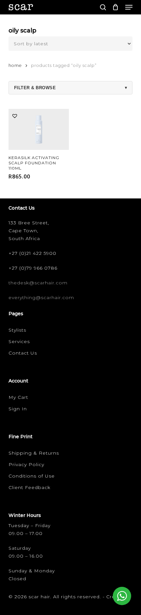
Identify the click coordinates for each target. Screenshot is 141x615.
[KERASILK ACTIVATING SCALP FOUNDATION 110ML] (39, 129)
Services (19, 341)
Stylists (17, 330)
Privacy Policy (26, 464)
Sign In (18, 409)
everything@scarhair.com (41, 297)
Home (15, 65)
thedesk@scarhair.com (38, 283)
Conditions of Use (32, 476)
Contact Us (23, 353)
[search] (103, 7)
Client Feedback (29, 487)
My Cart (18, 397)
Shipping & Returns (34, 453)
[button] (128, 7)
